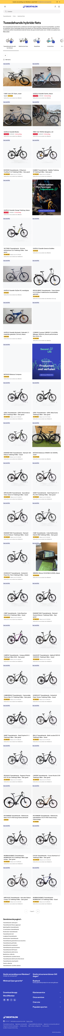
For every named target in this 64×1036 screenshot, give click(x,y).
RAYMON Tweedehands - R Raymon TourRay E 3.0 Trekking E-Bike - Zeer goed (17, 171)
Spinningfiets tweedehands (11, 927)
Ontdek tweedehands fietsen (46, 210)
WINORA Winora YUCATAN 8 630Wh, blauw (46, 573)
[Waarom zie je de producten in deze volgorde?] (4, 59)
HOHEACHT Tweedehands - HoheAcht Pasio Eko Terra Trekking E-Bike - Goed (16, 574)
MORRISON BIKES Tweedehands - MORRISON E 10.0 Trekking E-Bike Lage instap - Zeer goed (16, 857)
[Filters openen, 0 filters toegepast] (5, 55)
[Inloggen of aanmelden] (55, 6)
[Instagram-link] (11, 1000)
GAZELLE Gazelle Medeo (11, 132)
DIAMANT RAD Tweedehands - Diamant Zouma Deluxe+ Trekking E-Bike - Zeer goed (45, 615)
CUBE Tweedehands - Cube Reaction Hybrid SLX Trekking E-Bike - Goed (15, 614)
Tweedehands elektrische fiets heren (13, 958)
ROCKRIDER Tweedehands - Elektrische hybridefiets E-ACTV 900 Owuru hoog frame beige (45, 817)
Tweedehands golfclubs (10, 943)
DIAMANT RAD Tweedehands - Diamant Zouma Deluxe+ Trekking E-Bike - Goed (16, 534)
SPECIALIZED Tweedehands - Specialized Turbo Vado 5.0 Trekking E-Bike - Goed (17, 494)
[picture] (17, 77)
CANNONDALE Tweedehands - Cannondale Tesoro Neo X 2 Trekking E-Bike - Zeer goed (17, 696)
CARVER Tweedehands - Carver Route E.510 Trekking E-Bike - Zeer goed (46, 776)
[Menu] (5, 6)
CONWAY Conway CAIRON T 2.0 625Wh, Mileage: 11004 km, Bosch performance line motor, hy (45, 334)
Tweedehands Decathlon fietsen (9, 47)
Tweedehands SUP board (10, 949)
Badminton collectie (8, 954)
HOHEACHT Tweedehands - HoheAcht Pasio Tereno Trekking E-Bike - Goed (45, 696)
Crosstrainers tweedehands (11, 929)
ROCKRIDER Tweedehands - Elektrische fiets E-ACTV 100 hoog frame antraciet (16, 816)
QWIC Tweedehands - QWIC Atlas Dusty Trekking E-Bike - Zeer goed (45, 413)
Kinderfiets (50, 46)
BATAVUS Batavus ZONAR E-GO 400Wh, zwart (45, 453)
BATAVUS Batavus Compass (12, 374)
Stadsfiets (37, 46)
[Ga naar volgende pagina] (38, 911)
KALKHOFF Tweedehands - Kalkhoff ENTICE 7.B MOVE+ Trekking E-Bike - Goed (46, 656)
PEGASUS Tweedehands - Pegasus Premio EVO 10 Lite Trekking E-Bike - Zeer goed (17, 776)
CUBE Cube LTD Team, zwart (12, 93)
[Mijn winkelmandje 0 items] (59, 6)
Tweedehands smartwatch (10, 961)
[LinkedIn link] (14, 1000)
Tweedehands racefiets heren (11, 956)
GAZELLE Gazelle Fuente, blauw (43, 93)
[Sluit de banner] (59, 2)
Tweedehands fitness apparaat (12, 925)
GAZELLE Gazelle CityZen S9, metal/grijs (16, 290)
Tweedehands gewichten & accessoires (14, 940)
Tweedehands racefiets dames (12, 965)
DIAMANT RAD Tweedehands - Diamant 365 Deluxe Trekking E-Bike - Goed (17, 453)
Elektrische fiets (23, 46)
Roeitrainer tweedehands (10, 931)
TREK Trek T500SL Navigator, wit (43, 132)
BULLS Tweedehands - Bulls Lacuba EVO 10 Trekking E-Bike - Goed (46, 736)
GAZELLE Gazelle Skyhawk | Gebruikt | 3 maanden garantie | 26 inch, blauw (16, 333)
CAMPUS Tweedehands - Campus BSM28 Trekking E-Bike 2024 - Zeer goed (17, 656)
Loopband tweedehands (10, 936)
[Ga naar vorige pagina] (26, 911)
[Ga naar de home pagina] (30, 6)
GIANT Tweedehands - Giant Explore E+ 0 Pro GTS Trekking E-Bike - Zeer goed (46, 494)
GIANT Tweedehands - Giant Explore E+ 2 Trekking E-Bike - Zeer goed (17, 736)
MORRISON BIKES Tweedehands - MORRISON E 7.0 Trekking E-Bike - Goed (45, 898)
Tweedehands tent (8, 934)
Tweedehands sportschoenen (11, 947)
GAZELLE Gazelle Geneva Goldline (43, 248)
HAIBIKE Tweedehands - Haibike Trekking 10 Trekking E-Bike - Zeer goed (46, 171)
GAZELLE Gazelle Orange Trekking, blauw (17, 210)
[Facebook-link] (4, 1000)
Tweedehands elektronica (10, 952)
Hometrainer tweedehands (10, 938)
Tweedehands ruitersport (10, 922)
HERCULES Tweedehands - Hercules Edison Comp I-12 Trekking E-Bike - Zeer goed (17, 898)
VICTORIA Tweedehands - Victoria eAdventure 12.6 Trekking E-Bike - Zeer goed (16, 250)
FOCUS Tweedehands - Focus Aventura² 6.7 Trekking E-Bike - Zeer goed (46, 856)
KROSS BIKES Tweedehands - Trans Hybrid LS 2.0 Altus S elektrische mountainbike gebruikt (46, 292)
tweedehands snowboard (10, 945)
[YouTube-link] (8, 1000)
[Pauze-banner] (57, 2)
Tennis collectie (7, 963)
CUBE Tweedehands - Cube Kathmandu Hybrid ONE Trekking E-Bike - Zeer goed (45, 534)
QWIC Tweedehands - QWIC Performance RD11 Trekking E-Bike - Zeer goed (17, 413)
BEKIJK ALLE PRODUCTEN (47, 375)
